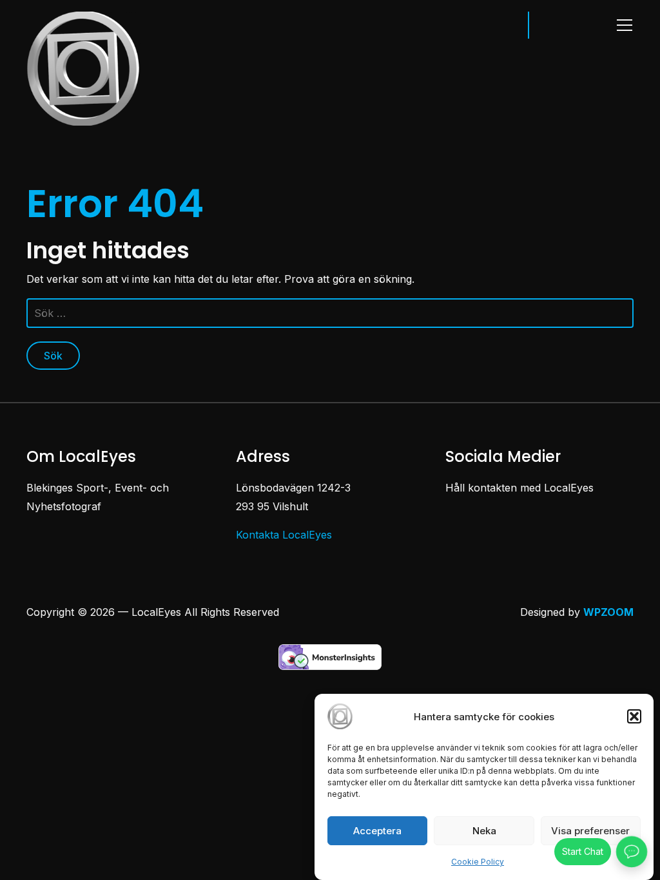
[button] (634, 716)
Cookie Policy (477, 861)
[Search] (499, 24)
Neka (484, 831)
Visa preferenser (590, 831)
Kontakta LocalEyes (284, 534)
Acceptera (377, 831)
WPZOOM (608, 612)
